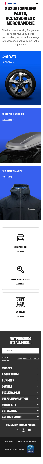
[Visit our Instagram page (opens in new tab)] (23, 430)
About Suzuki (10, 374)
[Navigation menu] (37, 3)
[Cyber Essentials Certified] (30, 449)
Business (8, 380)
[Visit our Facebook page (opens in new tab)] (12, 430)
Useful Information (15, 398)
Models (7, 368)
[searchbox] (22, 350)
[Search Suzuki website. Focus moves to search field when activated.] (31, 3)
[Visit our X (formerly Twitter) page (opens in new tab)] (18, 430)
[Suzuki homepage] (11, 3)
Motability (9, 404)
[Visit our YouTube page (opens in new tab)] (29, 430)
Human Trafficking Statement (26, 441)
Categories (9, 410)
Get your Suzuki (12, 416)
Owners (7, 386)
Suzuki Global (11, 392)
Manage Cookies (11, 449)
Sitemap (21, 449)
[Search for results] (4, 350)
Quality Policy (9, 441)
